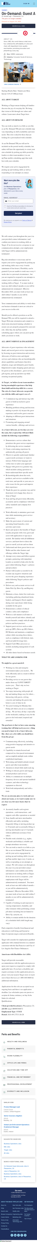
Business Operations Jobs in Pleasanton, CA (17, 1178)
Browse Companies (6, 1214)
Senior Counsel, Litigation (13, 1116)
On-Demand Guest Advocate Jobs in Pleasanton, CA (16, 1167)
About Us (3, 1205)
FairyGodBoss (5, 1229)
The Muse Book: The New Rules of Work (29, 1209)
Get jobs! (18, 213)
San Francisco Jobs (18, 1208)
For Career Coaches (27, 1214)
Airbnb (6, 1118)
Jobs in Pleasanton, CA (11, 1171)
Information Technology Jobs (17, 1220)
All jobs (6, 1153)
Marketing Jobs (17, 1217)
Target (4, 10)
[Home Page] (7, 4)
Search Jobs (4, 1211)
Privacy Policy (8, 222)
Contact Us (4, 1226)
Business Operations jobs (12, 1144)
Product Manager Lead (12, 1107)
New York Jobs (17, 1205)
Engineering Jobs (18, 1214)
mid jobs (7, 1147)
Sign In (26, 4)
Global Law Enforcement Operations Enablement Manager (16, 1126)
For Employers (28, 1205)
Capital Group (8, 1109)
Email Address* (11, 198)
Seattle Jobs (16, 1211)
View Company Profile (11, 84)
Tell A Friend (27, 1218)
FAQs (2, 1208)
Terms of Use (4, 1220)
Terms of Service (26, 220)
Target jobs (8, 1150)
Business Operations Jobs (12, 1174)
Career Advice (5, 1217)
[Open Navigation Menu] (34, 3)
